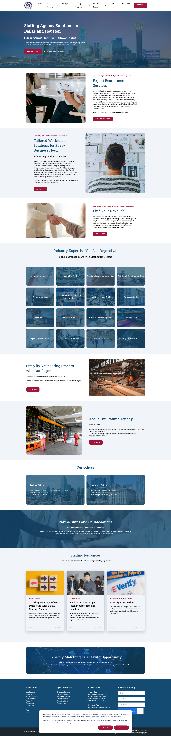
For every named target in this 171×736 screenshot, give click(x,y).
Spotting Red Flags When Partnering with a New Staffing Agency (43, 606)
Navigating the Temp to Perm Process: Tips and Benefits (83, 606)
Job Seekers (30, 692)
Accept (105, 728)
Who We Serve (31, 699)
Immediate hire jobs (64, 696)
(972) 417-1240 (98, 701)
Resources (30, 703)
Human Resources (63, 694)
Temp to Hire (61, 703)
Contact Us (30, 705)
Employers (30, 694)
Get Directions (43, 492)
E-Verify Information (122, 602)
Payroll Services (62, 699)
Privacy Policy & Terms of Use (136, 730)
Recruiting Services (63, 701)
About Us (29, 701)
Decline (121, 728)
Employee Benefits (63, 692)
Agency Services (32, 696)
